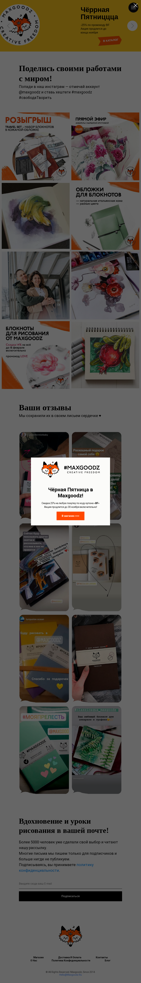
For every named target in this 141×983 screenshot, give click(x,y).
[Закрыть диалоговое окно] (135, 5)
